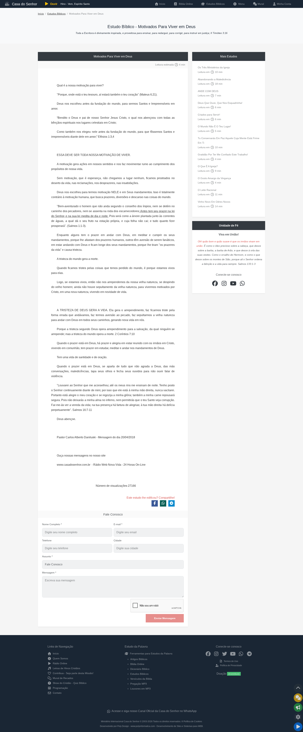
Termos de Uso (230, 661)
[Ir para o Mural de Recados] (298, 697)
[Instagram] (216, 653)
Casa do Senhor (24, 4)
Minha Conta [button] (283, 3)
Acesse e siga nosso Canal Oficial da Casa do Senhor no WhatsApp (154, 711)
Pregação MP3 (138, 683)
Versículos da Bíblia (141, 678)
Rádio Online (59, 663)
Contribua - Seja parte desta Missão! (72, 673)
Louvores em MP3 (140, 688)
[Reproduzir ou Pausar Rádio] (298, 726)
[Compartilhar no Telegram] (171, 503)
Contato (57, 692)
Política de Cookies (193, 721)
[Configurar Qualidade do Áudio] (298, 717)
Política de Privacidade (231, 665)
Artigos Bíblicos (138, 659)
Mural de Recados (62, 678)
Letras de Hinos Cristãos (66, 668)
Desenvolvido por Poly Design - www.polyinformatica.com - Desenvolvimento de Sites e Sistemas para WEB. (151, 726)
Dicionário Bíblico (139, 669)
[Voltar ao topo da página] (298, 688)
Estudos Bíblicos (215, 3)
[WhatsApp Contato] (241, 653)
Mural (260, 3)
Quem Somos (60, 658)
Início (41, 13)
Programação (60, 688)
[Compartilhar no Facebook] (155, 503)
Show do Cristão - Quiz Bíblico (69, 683)
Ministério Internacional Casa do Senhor (120, 721)
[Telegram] (249, 653)
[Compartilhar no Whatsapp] (163, 503)
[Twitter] (224, 653)
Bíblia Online (185, 3)
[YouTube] (233, 653)
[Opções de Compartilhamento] (298, 707)
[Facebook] (208, 653)
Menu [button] (241, 3)
